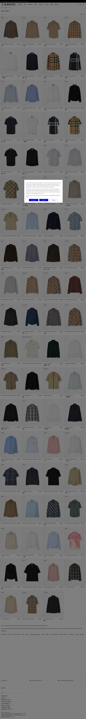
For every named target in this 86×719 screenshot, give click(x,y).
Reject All (44, 200)
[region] (43, 191)
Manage (53, 200)
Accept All (33, 200)
